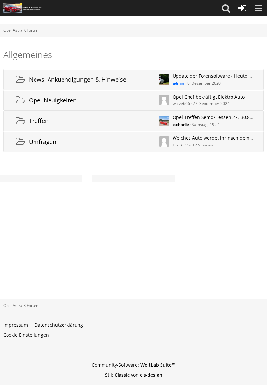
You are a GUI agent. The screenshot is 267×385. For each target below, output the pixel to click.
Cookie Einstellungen (26, 335)
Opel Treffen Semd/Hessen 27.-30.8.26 (214, 117)
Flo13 (177, 145)
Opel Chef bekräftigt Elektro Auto (209, 97)
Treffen (39, 121)
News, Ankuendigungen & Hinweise (77, 79)
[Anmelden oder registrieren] (242, 8)
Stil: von (133, 375)
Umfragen (42, 142)
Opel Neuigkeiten (53, 100)
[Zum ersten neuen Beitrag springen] (164, 79)
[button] (225, 8)
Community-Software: (133, 365)
